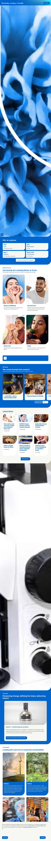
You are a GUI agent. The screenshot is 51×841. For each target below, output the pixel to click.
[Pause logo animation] (5, 358)
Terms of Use (32, 825)
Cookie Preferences (27, 827)
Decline (5, 837)
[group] (13, 387)
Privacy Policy (40, 825)
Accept (43, 837)
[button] (13, 397)
